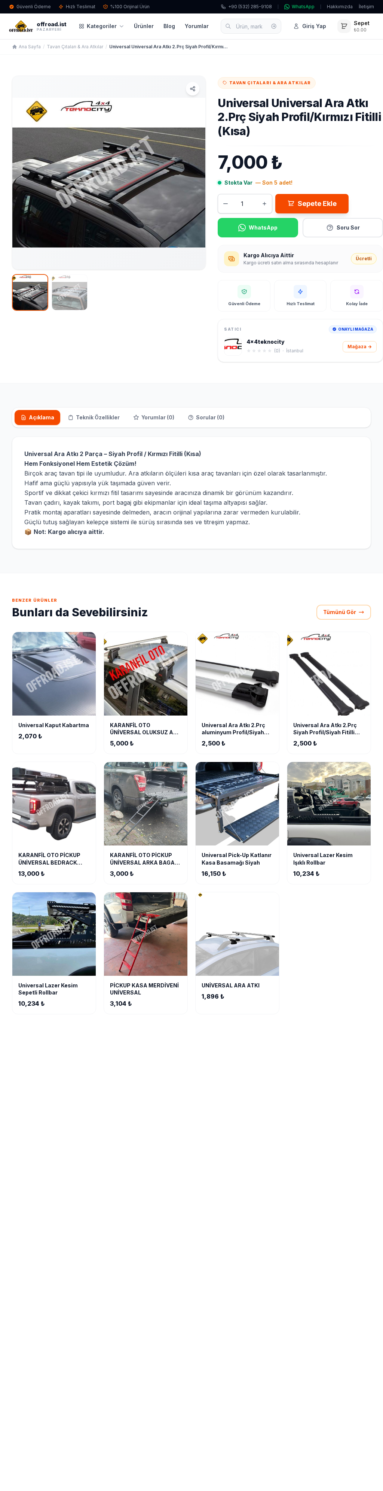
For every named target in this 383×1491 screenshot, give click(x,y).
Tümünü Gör (339, 612)
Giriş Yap (314, 26)
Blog (169, 26)
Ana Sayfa (30, 46)
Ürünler (144, 26)
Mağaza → (359, 346)
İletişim (366, 6)
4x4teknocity (265, 341)
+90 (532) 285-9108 (250, 6)
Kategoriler (102, 26)
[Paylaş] (192, 88)
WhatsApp (303, 6)
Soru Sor (348, 227)
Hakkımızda (340, 6)
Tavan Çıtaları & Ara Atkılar (75, 46)
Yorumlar (197, 26)
